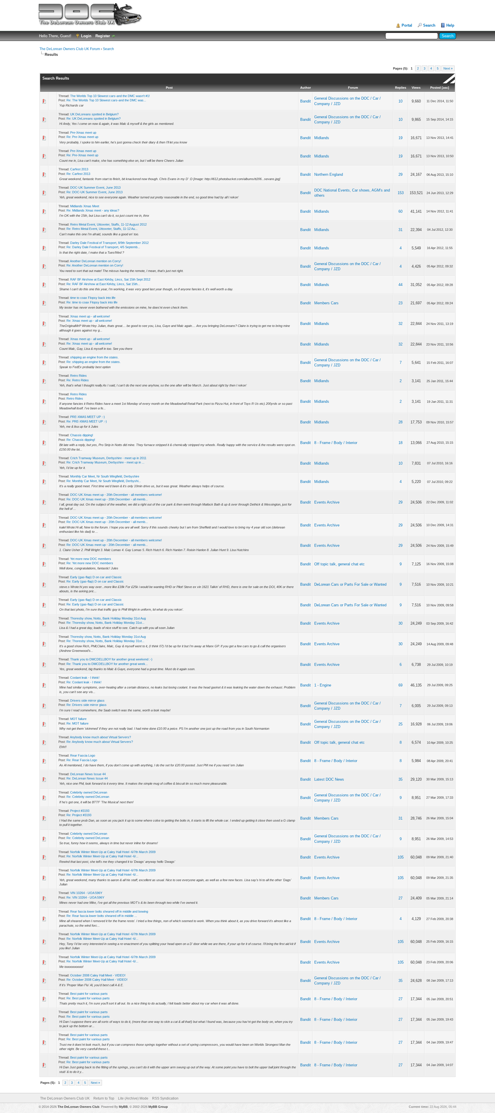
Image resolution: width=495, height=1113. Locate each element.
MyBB (123, 1106)
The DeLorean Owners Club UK (65, 1098)
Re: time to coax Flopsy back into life (91, 302)
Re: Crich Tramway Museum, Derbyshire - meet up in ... (105, 462)
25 (400, 724)
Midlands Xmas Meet (84, 206)
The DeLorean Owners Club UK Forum (70, 49)
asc (445, 87)
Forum (353, 87)
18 (400, 443)
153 (401, 193)
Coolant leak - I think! (84, 677)
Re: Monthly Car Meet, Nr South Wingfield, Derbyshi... (103, 481)
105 (401, 857)
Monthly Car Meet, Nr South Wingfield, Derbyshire (104, 476)
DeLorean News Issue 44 (88, 774)
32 (400, 323)
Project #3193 (79, 810)
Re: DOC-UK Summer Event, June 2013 (94, 192)
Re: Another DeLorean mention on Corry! (94, 265)
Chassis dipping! (81, 435)
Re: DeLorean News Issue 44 (87, 778)
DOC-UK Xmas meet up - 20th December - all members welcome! (116, 494)
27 (400, 898)
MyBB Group (158, 1106)
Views (416, 87)
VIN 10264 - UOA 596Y (86, 893)
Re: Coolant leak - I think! (83, 682)
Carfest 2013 (79, 169)
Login (86, 36)
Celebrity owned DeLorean (88, 792)
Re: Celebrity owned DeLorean (87, 796)
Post (169, 87)
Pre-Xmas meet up (83, 132)
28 (400, 422)
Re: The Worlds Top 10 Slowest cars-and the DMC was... (106, 100)
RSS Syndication (165, 1098)
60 (400, 211)
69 (400, 685)
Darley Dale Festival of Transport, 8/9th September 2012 (109, 242)
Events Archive (326, 502)
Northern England (328, 174)
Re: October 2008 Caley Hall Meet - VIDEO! (96, 979)
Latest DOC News (329, 779)
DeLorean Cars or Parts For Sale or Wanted (350, 584)
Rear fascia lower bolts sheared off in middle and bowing (109, 911)
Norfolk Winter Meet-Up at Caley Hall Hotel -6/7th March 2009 (113, 852)
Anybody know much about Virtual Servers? (100, 737)
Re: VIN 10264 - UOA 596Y (85, 897)
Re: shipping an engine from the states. (93, 362)
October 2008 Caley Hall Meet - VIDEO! (97, 975)
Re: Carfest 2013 (78, 173)
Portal (407, 25)
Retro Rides (78, 375)
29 (400, 174)
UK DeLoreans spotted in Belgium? (94, 114)
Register (102, 36)
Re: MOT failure (77, 723)
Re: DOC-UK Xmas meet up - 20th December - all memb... (107, 499)
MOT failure (78, 719)
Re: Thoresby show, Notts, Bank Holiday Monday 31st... (105, 622)
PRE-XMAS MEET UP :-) (87, 417)
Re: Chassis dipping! (80, 439)
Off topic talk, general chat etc (339, 564)
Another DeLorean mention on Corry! (95, 261)
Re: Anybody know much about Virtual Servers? (99, 741)
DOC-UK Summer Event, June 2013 (95, 187)
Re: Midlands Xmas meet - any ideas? (92, 210)
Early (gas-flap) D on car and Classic (96, 577)
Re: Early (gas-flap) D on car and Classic (95, 581)
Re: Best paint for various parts (88, 998)
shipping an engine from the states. (94, 357)
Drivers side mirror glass (87, 700)
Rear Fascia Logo (82, 755)
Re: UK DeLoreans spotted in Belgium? (93, 118)
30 (400, 623)
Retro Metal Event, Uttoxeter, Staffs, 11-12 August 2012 (108, 224)
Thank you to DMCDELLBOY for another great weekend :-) (111, 659)
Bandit (305, 101)
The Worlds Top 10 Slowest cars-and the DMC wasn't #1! (110, 96)
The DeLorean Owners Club (78, 1106)
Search (429, 25)
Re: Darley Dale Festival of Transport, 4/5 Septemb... (103, 247)
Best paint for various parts (89, 993)
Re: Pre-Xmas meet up (82, 137)
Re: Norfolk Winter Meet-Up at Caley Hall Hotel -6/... (102, 856)
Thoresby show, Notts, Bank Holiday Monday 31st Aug (108, 618)
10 (400, 101)
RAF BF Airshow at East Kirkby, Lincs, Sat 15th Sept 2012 (110, 279)
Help (450, 25)
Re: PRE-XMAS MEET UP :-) (86, 421)
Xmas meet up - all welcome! (90, 316)
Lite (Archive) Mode (133, 1098)
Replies (400, 87)
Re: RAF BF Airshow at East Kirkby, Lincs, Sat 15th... (103, 284)
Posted (435, 87)
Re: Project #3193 (78, 815)
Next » (448, 68)
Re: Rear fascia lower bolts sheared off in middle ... (101, 915)
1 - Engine (322, 685)
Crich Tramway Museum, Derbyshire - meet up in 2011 (108, 458)
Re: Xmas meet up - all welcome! (89, 320)
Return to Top (103, 1098)
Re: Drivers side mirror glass (86, 705)
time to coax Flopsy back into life (92, 297)
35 (400, 779)
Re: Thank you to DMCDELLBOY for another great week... (107, 664)
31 (400, 230)
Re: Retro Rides (77, 380)
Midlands (321, 138)
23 (400, 303)
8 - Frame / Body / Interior (335, 443)
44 (400, 285)
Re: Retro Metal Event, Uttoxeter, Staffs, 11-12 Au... (102, 228)
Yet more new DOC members (90, 559)
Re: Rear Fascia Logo (81, 760)
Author (305, 87)
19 (400, 138)
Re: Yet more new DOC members (89, 563)
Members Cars (326, 303)
